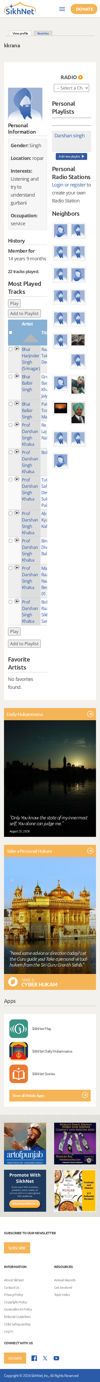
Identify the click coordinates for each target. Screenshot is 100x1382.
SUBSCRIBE (17, 1247)
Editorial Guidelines (17, 1316)
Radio (69, 77)
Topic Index (62, 1294)
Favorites (43, 33)
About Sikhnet (14, 1280)
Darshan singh (69, 135)
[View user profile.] (25, 105)
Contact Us (11, 1287)
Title (45, 333)
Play (14, 303)
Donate (84, 9)
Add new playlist (69, 156)
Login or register (69, 184)
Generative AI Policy (18, 1309)
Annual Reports (65, 1280)
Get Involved (63, 1287)
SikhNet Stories (43, 1073)
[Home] (20, 7)
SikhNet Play (41, 1028)
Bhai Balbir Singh (27, 383)
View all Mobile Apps (28, 1095)
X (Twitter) (45, 1358)
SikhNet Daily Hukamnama (52, 1051)
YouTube (56, 1358)
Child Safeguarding (17, 1324)
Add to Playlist (24, 313)
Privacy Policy (13, 1294)
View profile (22, 33)
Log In (8, 1331)
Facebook (34, 1358)
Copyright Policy (15, 1302)
